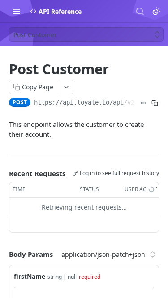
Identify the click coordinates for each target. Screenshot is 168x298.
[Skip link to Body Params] (2, 254)
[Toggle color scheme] (156, 11)
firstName (29, 276)
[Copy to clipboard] (155, 103)
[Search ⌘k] (140, 11)
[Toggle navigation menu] (16, 11)
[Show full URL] (143, 103)
